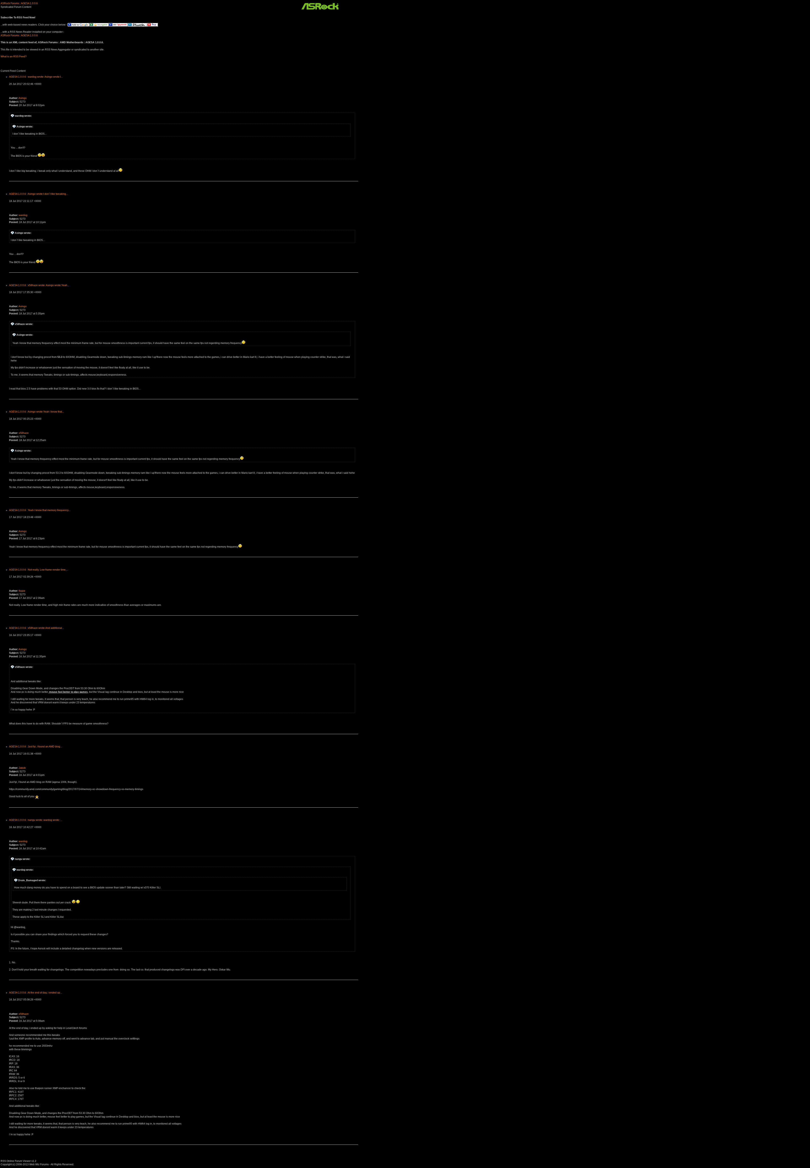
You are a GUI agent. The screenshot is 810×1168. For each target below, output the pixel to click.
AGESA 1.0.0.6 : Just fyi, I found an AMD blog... (35, 746)
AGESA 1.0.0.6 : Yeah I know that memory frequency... (39, 510)
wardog (23, 215)
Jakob (22, 767)
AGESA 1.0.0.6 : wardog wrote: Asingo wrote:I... (36, 76)
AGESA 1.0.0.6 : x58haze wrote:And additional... (36, 628)
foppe (22, 590)
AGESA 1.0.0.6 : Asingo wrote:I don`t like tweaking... (38, 193)
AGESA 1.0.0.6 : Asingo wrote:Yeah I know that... (36, 411)
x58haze (24, 433)
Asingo (23, 98)
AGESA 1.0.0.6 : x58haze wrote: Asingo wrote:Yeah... (39, 285)
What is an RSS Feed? (14, 56)
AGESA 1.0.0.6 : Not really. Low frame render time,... (38, 569)
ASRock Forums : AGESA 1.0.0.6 (19, 3)
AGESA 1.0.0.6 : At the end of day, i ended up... (35, 992)
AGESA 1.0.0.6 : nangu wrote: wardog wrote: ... (35, 820)
